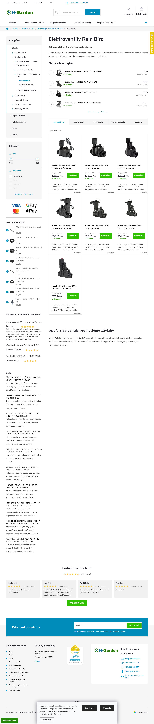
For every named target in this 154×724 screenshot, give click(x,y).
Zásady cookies (14, 690)
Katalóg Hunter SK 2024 (44, 657)
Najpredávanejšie (118, 122)
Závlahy (15, 48)
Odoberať (134, 625)
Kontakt (24, 3)
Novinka (16, 184)
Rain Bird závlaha (20, 57)
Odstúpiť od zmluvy (9, 720)
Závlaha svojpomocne (22, 104)
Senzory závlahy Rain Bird (26, 90)
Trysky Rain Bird (23, 65)
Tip (15, 188)
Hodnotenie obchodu (77, 568)
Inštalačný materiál (21, 109)
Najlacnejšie (78, 122)
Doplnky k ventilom (26, 85)
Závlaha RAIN (19, 96)
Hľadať (93, 12)
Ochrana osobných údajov (18, 672)
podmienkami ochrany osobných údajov (110, 631)
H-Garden (78, 701)
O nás (15, 3)
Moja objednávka (15, 665)
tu (60, 714)
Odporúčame (59, 122)
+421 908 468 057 (132, 667)
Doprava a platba (37, 3)
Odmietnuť (89, 708)
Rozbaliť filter (23, 194)
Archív (37, 661)
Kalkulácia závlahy (19, 122)
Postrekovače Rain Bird (25, 70)
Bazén (14, 128)
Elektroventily (24, 80)
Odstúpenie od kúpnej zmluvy (17, 680)
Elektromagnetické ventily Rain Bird (28, 75)
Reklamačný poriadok (17, 676)
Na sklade (17, 176)
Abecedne (138, 122)
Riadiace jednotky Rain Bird (27, 61)
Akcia (16, 180)
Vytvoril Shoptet (142, 712)
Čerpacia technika (19, 116)
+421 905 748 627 (132, 663)
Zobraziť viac (77, 603)
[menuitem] (14, 22)
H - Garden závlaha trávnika (134, 676)
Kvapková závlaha (21, 100)
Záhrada (15, 134)
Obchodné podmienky (17, 669)
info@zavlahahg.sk (132, 659)
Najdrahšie (98, 122)
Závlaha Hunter (20, 53)
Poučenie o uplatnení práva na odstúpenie (19, 686)
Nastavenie (47, 719)
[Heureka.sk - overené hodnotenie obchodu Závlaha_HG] (75, 655)
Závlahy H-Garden (132, 671)
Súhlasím (107, 708)
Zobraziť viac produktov (97, 112)
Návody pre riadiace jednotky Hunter (45, 652)
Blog (7, 3)
